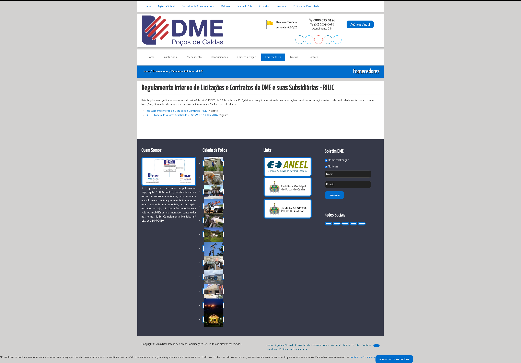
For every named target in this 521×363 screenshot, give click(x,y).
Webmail (226, 6)
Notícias (333, 166)
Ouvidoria (281, 6)
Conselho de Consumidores (198, 6)
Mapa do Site (245, 6)
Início (146, 71)
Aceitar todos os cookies (394, 359)
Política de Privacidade (306, 6)
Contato (264, 6)
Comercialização (338, 160)
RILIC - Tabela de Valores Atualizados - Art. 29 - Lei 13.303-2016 (182, 115)
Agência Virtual (166, 6)
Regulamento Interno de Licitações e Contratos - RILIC (177, 111)
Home (147, 6)
